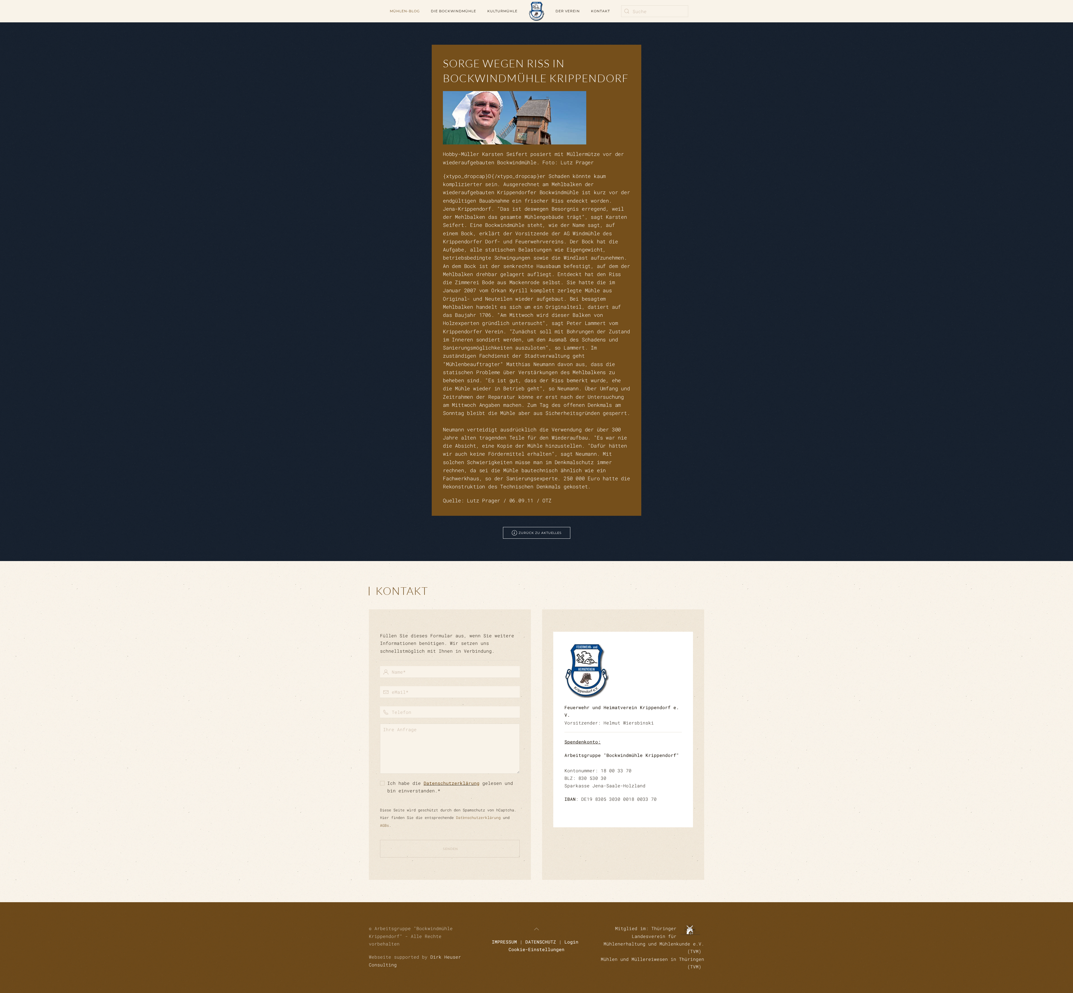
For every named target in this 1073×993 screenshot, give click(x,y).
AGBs (384, 825)
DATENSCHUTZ (540, 942)
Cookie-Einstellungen (536, 949)
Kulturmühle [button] (502, 11)
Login (571, 942)
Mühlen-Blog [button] (405, 11)
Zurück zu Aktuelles (540, 533)
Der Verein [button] (568, 11)
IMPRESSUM (504, 942)
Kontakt (600, 11)
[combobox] (654, 11)
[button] (536, 929)
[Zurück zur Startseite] (536, 11)
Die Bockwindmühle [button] (453, 11)
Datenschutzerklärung (451, 783)
